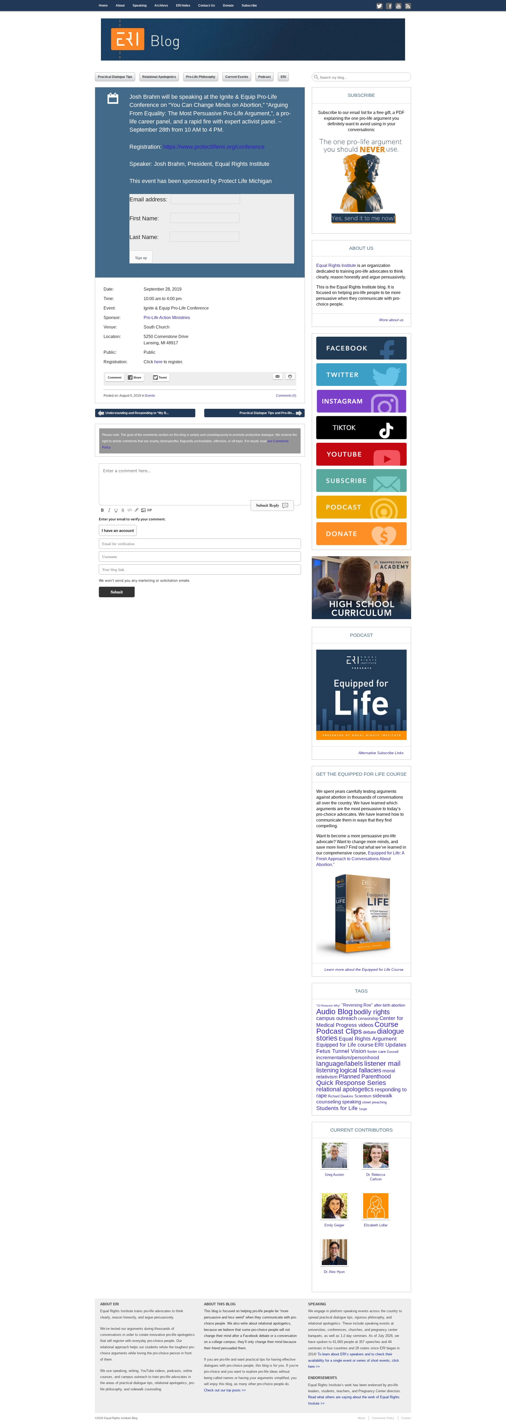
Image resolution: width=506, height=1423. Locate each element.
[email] (277, 376)
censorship (368, 1018)
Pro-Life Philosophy (200, 77)
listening (327, 1070)
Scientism (363, 1096)
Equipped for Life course (344, 1045)
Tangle (363, 1109)
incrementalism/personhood (347, 1057)
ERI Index (183, 5)
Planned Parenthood (365, 1076)
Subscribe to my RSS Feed (408, 6)
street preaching (374, 1102)
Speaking (140, 5)
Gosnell (392, 1052)
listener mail (382, 1063)
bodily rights (372, 1012)
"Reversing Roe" (357, 1005)
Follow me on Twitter (379, 6)
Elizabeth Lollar (375, 1225)
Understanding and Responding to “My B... (133, 414)
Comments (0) (286, 395)
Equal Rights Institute (336, 265)
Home (103, 5)
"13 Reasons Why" (328, 1005)
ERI (283, 77)
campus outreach (336, 1018)
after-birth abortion (389, 1005)
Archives (161, 5)
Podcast (264, 77)
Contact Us (206, 5)
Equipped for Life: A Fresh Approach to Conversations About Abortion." (360, 859)
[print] (290, 376)
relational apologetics (345, 1089)
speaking (351, 1101)
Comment (114, 377)
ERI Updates (390, 1045)
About (120, 5)
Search (316, 77)
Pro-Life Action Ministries (167, 317)
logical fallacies (360, 1070)
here (158, 362)
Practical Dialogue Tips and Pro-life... (271, 414)
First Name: (148, 218)
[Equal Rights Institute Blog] (253, 39)
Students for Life (337, 1108)
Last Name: (148, 237)
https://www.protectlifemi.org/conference (214, 146)
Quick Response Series (351, 1082)
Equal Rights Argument (368, 1039)
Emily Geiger (334, 1225)
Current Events (236, 77)
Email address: (149, 199)
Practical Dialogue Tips (115, 77)
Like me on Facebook (389, 6)
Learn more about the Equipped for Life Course (363, 970)
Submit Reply (267, 505)
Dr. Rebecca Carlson (375, 1177)
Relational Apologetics (159, 77)
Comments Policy (383, 1418)
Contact (406, 1418)
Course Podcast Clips (357, 1027)
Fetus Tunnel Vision (341, 1051)
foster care (376, 1051)
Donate (228, 5)
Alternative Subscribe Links (380, 753)
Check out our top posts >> (225, 1390)
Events (150, 395)
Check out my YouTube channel (398, 6)
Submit (117, 592)
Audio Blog (334, 1011)
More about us (391, 320)
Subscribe (249, 5)
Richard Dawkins (340, 1096)
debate (369, 1032)
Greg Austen (334, 1175)
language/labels (339, 1063)
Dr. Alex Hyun (334, 1272)
